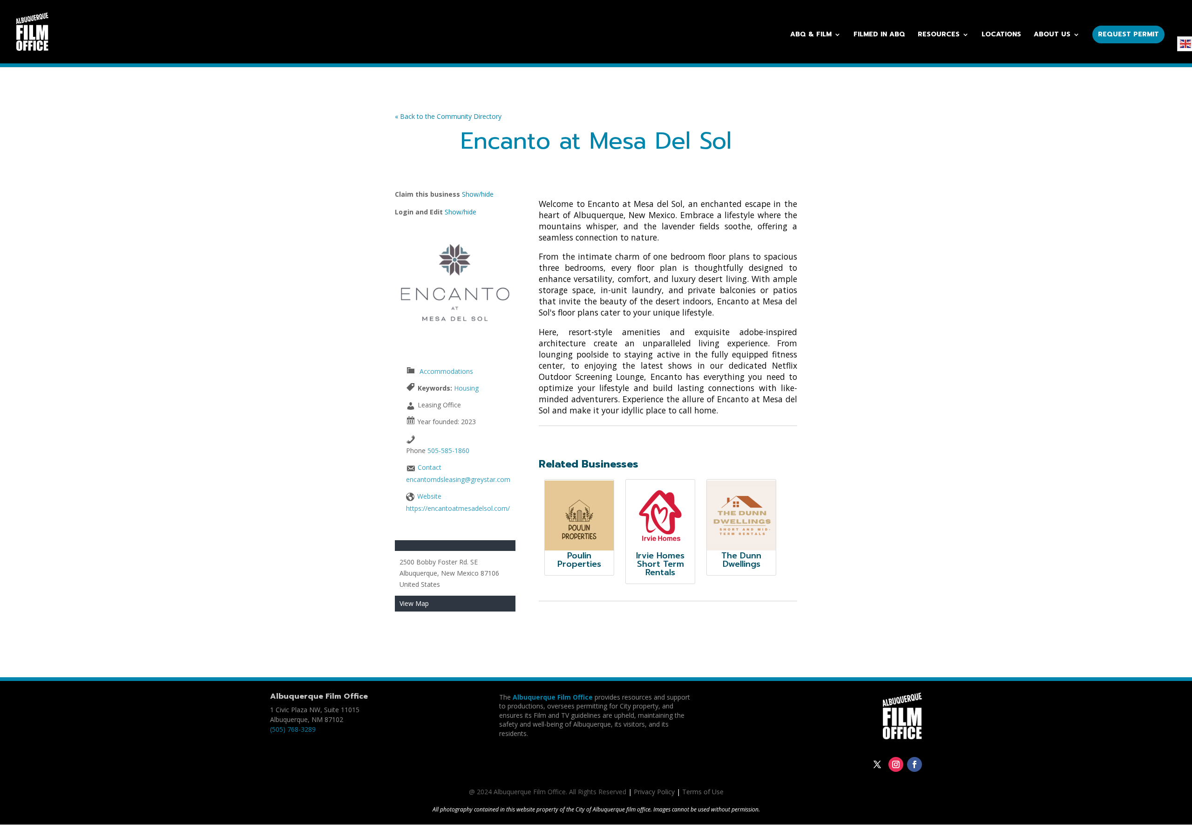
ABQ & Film (811, 35)
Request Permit (1128, 34)
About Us (1052, 35)
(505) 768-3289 (293, 729)
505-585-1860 (448, 450)
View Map (414, 603)
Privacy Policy (654, 791)
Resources (939, 35)
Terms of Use (703, 791)
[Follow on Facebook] (914, 764)
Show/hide (478, 194)
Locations (1001, 35)
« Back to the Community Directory (448, 116)
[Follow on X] (877, 764)
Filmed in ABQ (879, 35)
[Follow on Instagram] (895, 764)
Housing (466, 388)
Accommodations (446, 371)
